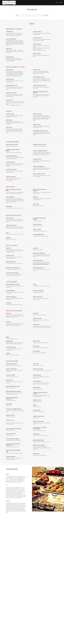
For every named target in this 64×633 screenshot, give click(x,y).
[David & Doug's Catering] (9, 2)
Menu (61, 2)
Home (57, 2)
